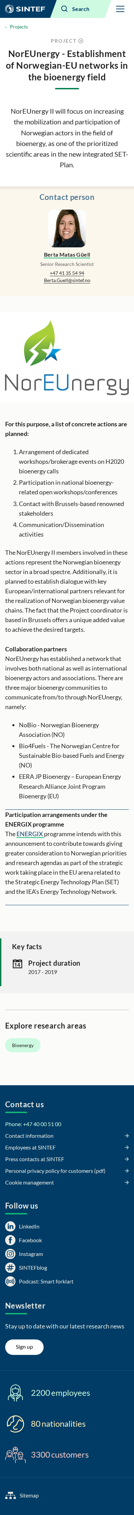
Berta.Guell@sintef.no (67, 280)
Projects (19, 27)
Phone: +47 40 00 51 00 (33, 1124)
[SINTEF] (25, 9)
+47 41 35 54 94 (67, 273)
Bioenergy (23, 1045)
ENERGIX (30, 834)
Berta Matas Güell (67, 254)
